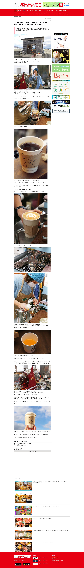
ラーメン (52, 10)
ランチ (48, 10)
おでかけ (36, 10)
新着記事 (20, 10)
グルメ (44, 10)
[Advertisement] (32, 464)
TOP (16, 10)
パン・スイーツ (59, 10)
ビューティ (65, 10)
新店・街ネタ (25, 10)
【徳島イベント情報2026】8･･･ (43, 557)
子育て (40, 10)
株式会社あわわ (55, 557)
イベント (31, 10)
